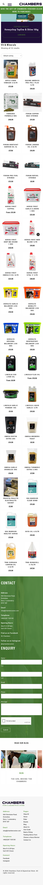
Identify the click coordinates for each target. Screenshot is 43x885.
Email (3, 682)
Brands (26, 822)
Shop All (26, 814)
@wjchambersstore (7, 644)
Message (4, 702)
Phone (3, 692)
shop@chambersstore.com (10, 611)
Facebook (6, 858)
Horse (25, 817)
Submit (5, 730)
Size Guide (27, 829)
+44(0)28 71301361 (7, 618)
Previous (5, 789)
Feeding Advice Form (30, 835)
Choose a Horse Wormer (32, 837)
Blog (25, 824)
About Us (27, 827)
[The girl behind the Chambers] (21, 759)
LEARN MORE (21, 34)
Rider (25, 819)
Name (3, 658)
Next (37, 789)
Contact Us (27, 840)
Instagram (6, 861)
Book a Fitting (28, 832)
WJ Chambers (5, 636)
